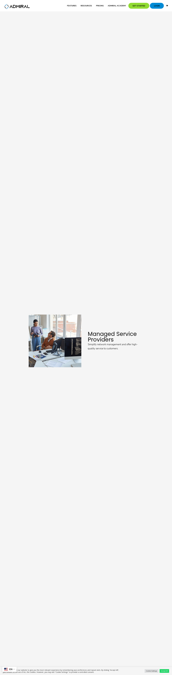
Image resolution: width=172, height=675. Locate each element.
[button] (167, 6)
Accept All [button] (164, 671)
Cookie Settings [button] (151, 671)
